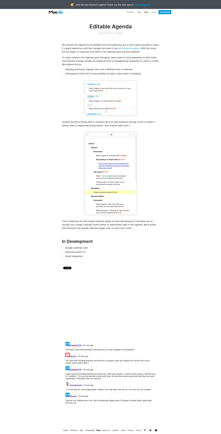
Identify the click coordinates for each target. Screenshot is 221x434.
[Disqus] (110, 306)
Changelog (89, 430)
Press (123, 430)
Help (139, 12)
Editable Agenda (110, 26)
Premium (130, 12)
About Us (106, 430)
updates (119, 33)
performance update (129, 48)
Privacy (131, 430)
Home (65, 430)
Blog (146, 12)
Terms (138, 430)
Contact (115, 430)
